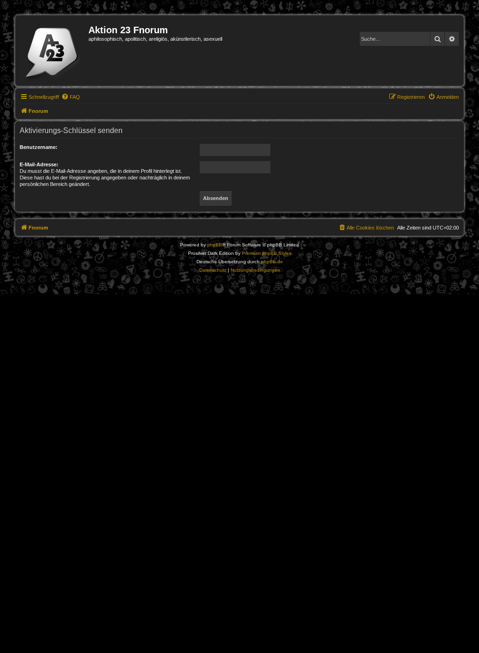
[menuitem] (70, 97)
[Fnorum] (53, 50)
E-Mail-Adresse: (39, 164)
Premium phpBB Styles (266, 253)
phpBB (214, 244)
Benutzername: (39, 147)
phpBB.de (272, 261)
